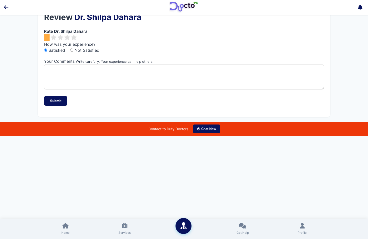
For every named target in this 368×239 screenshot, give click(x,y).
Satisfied (56, 50)
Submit (55, 101)
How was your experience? (69, 44)
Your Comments (59, 61)
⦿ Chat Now (206, 129)
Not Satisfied (86, 50)
